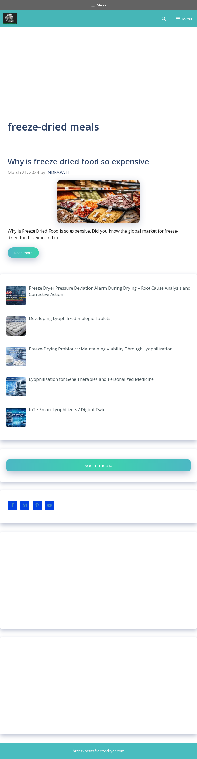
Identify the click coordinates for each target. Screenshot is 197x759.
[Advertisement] (98, 65)
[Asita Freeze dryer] (10, 18)
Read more (23, 252)
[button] (164, 19)
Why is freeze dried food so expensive (78, 161)
